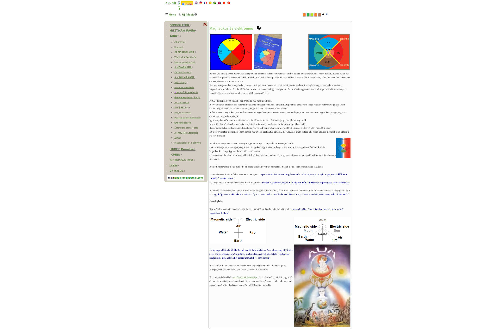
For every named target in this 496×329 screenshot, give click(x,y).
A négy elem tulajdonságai (245, 277)
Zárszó (178, 137)
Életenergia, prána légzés (186, 128)
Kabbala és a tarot (182, 72)
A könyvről (179, 42)
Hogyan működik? (182, 113)
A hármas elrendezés (184, 87)
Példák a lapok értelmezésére (187, 118)
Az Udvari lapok (181, 102)
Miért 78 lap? (180, 82)
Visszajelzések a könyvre (187, 143)
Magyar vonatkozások (184, 62)
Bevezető (178, 47)
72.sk (170, 3)
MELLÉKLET (181, 107)
